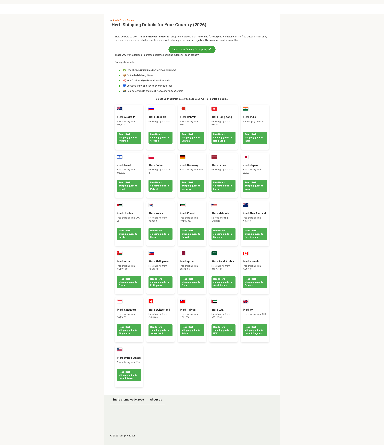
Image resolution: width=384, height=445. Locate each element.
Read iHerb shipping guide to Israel (128, 185)
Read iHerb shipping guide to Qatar (191, 282)
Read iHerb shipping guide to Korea (159, 233)
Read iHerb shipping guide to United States (128, 375)
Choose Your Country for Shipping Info (192, 49)
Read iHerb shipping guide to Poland (159, 185)
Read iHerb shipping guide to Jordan (128, 233)
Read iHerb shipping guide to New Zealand (254, 233)
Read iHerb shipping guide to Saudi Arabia (222, 282)
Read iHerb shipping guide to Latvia (222, 185)
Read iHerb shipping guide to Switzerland (159, 330)
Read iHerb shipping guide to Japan (254, 185)
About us (156, 399)
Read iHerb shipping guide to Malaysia (222, 233)
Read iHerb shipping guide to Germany (191, 185)
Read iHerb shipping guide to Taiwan (191, 330)
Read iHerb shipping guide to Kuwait (191, 233)
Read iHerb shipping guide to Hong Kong (222, 137)
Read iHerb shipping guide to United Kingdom (254, 330)
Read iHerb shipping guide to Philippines (159, 282)
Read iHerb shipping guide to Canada (254, 282)
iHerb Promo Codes (123, 20)
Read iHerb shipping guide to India (254, 137)
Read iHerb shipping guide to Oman (128, 282)
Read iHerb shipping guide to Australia (128, 137)
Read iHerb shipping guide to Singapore (128, 330)
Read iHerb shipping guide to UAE (222, 330)
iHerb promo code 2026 (128, 399)
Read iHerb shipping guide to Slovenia (159, 137)
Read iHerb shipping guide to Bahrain (191, 137)
